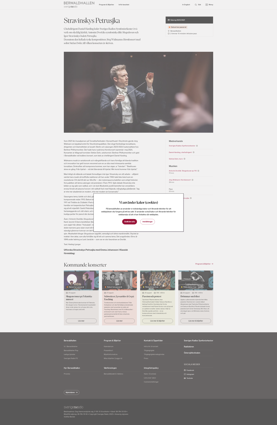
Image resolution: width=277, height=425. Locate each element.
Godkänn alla (129, 222)
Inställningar (148, 222)
